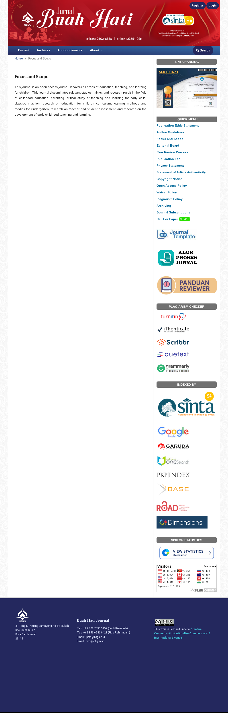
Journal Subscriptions (173, 212)
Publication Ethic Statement (178, 125)
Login (213, 5)
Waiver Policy (167, 192)
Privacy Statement (170, 165)
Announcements (70, 50)
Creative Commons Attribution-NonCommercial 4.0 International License (182, 633)
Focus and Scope (170, 139)
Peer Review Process (172, 152)
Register (198, 5)
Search (204, 50)
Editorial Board (168, 145)
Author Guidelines (170, 132)
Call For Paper (173, 219)
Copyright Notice (169, 179)
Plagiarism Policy (170, 199)
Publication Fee (168, 159)
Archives (43, 50)
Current (23, 50)
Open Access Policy (172, 185)
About (95, 50)
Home (19, 58)
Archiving (164, 205)
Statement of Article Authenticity (181, 172)
